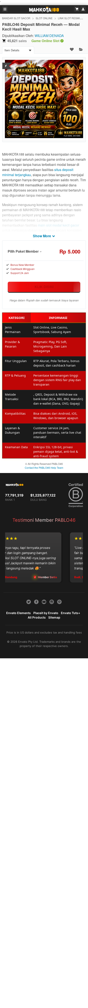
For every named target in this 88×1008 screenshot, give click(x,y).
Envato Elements (18, 613)
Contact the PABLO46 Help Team (44, 467)
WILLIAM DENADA (49, 35)
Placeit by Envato (45, 613)
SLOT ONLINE (44, 18)
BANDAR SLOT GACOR (16, 18)
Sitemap (54, 617)
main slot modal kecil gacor (58, 225)
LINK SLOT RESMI (69, 18)
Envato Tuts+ (70, 613)
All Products (37, 617)
